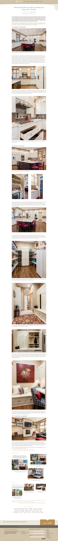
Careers (48, 536)
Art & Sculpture (25, 508)
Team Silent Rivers (36, 509)
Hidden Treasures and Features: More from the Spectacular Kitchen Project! (31, 502)
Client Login (48, 535)
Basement (16, 509)
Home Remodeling (27, 13)
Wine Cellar (25, 512)
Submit (43, 538)
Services (31, 1)
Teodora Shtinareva (26, 11)
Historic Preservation (40, 512)
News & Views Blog (19, 508)
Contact (41, 1)
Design (34, 13)
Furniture (21, 512)
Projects (28, 1)
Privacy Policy (49, 537)
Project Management (16, 512)
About (25, 1)
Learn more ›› (6, 534)
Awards (15, 508)
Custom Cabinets (34, 512)
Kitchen (32, 13)
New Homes (35, 508)
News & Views (36, 1)
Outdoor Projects (40, 508)
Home (48, 529)
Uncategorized (30, 508)
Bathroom (29, 512)
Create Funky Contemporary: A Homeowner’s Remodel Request (23, 501)
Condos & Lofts (27, 509)
